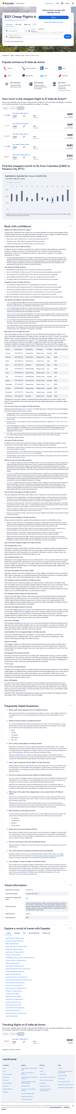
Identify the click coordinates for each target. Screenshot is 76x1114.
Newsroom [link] (6, 1080)
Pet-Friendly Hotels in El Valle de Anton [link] (17, 977)
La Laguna (9, 482)
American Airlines (12, 314)
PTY (26, 257)
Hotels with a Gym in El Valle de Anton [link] (16, 946)
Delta (8, 325)
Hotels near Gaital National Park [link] (15, 941)
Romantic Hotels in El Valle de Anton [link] (16, 960)
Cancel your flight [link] (62, 1075)
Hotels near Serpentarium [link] (13, 1010)
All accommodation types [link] (27, 1093)
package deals (25, 623)
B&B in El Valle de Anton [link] (12, 944)
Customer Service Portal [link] (30, 874)
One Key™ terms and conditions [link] (48, 1077)
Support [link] (60, 1068)
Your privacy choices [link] (45, 1086)
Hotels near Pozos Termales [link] (13, 1005)
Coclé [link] (22, 55)
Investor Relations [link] (7, 1083)
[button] (11, 197)
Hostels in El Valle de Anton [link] (13, 1002)
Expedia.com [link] (5, 55)
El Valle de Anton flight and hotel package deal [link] (46, 856)
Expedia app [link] (19, 752)
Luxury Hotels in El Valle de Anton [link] (15, 1008)
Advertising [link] (6, 1086)
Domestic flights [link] (25, 1086)
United (9, 308)
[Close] (73, 1106)
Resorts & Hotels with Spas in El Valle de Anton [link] (19, 980)
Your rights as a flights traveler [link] (65, 1087)
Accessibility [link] (43, 1083)
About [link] (4, 1068)
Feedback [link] (5, 1092)
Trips (57, 3)
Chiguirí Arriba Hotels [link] (12, 1016)
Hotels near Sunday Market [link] (13, 996)
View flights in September (13, 182)
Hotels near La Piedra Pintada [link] (14, 949)
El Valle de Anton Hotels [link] (12, 994)
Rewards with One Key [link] (27, 1096)
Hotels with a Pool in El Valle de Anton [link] (16, 1013)
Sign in (68, 3)
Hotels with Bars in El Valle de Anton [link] (16, 988)
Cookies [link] (42, 1071)
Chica (8, 463)
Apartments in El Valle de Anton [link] (15, 952)
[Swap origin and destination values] (26, 31)
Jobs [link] (4, 1071)
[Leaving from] (14, 31)
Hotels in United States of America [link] (27, 1073)
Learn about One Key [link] (64, 90)
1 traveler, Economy (15, 37)
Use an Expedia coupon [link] (64, 1081)
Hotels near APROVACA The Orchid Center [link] (18, 969)
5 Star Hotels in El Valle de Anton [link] (15, 966)
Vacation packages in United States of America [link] (28, 1082)
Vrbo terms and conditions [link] (46, 1080)
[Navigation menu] (73, 3)
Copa (8, 302)
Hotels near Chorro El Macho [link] (14, 985)
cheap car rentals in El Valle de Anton (24, 453)
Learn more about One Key (53, 22)
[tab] (9, 24)
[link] (53, 29)
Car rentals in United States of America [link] (28, 1089)
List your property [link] (7, 1074)
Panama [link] (17, 55)
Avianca (9, 319)
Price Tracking (43, 417)
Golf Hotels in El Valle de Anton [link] (14, 999)
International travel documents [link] (65, 1084)
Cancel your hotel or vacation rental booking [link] (65, 1072)
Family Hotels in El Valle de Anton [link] (15, 938)
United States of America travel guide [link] (29, 1069)
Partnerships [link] (6, 1077)
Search (67, 36)
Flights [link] (12, 55)
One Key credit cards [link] (26, 1099)
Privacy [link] (41, 1068)
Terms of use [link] (43, 1074)
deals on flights (27, 409)
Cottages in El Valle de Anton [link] (14, 991)
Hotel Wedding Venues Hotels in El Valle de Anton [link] (20, 957)
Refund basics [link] (61, 1078)
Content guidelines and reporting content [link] (46, 1089)
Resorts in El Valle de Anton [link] (13, 974)
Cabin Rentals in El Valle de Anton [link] (15, 982)
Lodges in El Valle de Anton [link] (13, 955)
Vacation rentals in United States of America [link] (29, 1077)
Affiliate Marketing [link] (7, 1089)
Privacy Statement (55, 1107)
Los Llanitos (10, 473)
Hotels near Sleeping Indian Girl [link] (15, 971)
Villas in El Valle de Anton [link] (13, 963)
